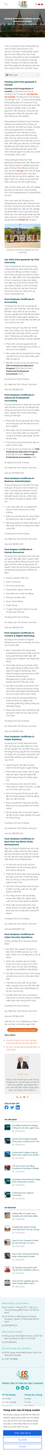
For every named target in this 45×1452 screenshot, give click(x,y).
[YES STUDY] (22, 4)
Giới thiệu (6, 1398)
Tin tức (27, 1402)
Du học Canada (9, 1402)
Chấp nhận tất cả (22, 1433)
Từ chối (22, 1446)
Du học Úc (7, 1405)
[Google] (17, 1097)
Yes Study (16, 1021)
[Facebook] (28, 1097)
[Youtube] (24, 1097)
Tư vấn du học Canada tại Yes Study (22, 1030)
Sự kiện (27, 1398)
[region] (22, 1429)
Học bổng (28, 1405)
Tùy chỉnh (22, 1440)
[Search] (36, 4)
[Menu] (6, 4)
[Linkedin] (21, 1097)
